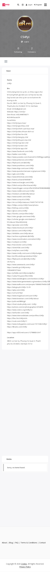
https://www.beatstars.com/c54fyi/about (22, 298)
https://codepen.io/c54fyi (17, 242)
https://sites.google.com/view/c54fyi (21, 216)
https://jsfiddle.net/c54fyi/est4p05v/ (21, 273)
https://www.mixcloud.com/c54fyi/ (20, 228)
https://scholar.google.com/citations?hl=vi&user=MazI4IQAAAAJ (21, 220)
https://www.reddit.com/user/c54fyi (20, 191)
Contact (42, 542)
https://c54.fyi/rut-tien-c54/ (17, 145)
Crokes (24, 564)
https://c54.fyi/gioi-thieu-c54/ (18, 126)
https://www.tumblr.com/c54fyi (19, 196)
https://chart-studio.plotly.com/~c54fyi (21, 304)
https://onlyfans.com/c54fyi (17, 250)
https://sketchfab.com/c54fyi (18, 247)
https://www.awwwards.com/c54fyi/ (21, 264)
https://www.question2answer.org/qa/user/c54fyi (26, 171)
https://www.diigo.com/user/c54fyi (20, 168)
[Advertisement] (25, 377)
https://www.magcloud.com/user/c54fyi (22, 295)
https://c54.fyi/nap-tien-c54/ (17, 143)
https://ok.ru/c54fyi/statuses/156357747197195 (25, 202)
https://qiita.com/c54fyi (16, 290)
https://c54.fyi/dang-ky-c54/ (17, 137)
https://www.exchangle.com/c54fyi (20, 182)
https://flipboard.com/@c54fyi (18, 162)
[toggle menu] (5, 61)
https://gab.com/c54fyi (15, 174)
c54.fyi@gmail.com (19, 109)
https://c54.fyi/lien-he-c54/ (17, 134)
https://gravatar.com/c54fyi (17, 225)
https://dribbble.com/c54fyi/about (20, 233)
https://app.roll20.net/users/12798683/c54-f (24, 332)
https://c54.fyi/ (19, 112)
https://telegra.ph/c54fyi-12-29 (18, 287)
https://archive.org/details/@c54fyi (20, 236)
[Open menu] (45, 4)
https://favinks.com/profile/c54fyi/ (20, 213)
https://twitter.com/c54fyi (16, 154)
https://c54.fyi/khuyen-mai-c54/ (19, 140)
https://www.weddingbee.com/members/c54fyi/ (25, 279)
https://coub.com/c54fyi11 (17, 321)
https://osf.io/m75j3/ (15, 293)
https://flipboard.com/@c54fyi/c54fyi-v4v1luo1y (21, 260)
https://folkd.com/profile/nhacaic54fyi (21, 185)
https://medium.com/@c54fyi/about (20, 194)
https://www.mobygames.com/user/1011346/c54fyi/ (27, 324)
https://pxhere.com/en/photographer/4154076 (25, 307)
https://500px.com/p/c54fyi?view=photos (22, 205)
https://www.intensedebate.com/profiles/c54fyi (25, 315)
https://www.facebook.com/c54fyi (20, 151)
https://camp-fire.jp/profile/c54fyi (20, 276)
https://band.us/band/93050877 (19, 179)
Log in (30, 5)
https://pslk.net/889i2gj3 (16, 301)
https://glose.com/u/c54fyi (17, 211)
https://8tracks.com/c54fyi (17, 327)
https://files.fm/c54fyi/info (17, 318)
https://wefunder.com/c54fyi (18, 312)
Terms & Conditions (29, 542)
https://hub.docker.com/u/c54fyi (19, 245)
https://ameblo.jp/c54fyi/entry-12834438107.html (19, 268)
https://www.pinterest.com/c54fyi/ (20, 160)
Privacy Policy (25, 567)
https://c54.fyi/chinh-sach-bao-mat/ (20, 128)
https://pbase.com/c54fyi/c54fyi (19, 230)
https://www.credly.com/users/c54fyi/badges (24, 253)
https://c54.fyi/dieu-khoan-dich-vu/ (20, 131)
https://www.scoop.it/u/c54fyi (18, 199)
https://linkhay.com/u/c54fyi (18, 208)
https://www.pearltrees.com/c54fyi (20, 165)
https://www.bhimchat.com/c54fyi (20, 177)
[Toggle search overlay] (18, 4)
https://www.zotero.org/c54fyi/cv (19, 310)
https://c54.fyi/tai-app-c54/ (17, 148)
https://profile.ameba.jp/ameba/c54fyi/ (22, 256)
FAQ (16, 542)
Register (39, 5)
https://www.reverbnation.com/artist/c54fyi (24, 239)
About (4, 542)
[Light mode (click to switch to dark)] (23, 5)
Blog (11, 542)
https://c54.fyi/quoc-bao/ (16, 123)
